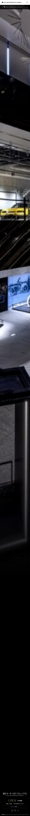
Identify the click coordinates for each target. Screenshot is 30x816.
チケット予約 (14, 806)
